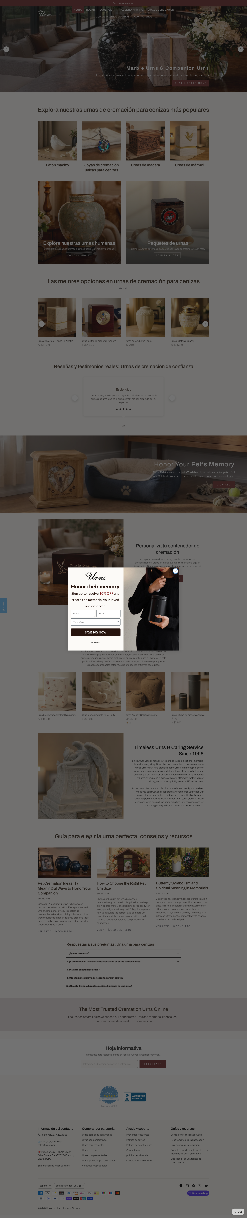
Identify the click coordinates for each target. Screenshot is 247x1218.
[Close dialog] (175, 571)
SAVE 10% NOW (95, 632)
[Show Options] (117, 622)
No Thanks (95, 642)
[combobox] (94, 622)
